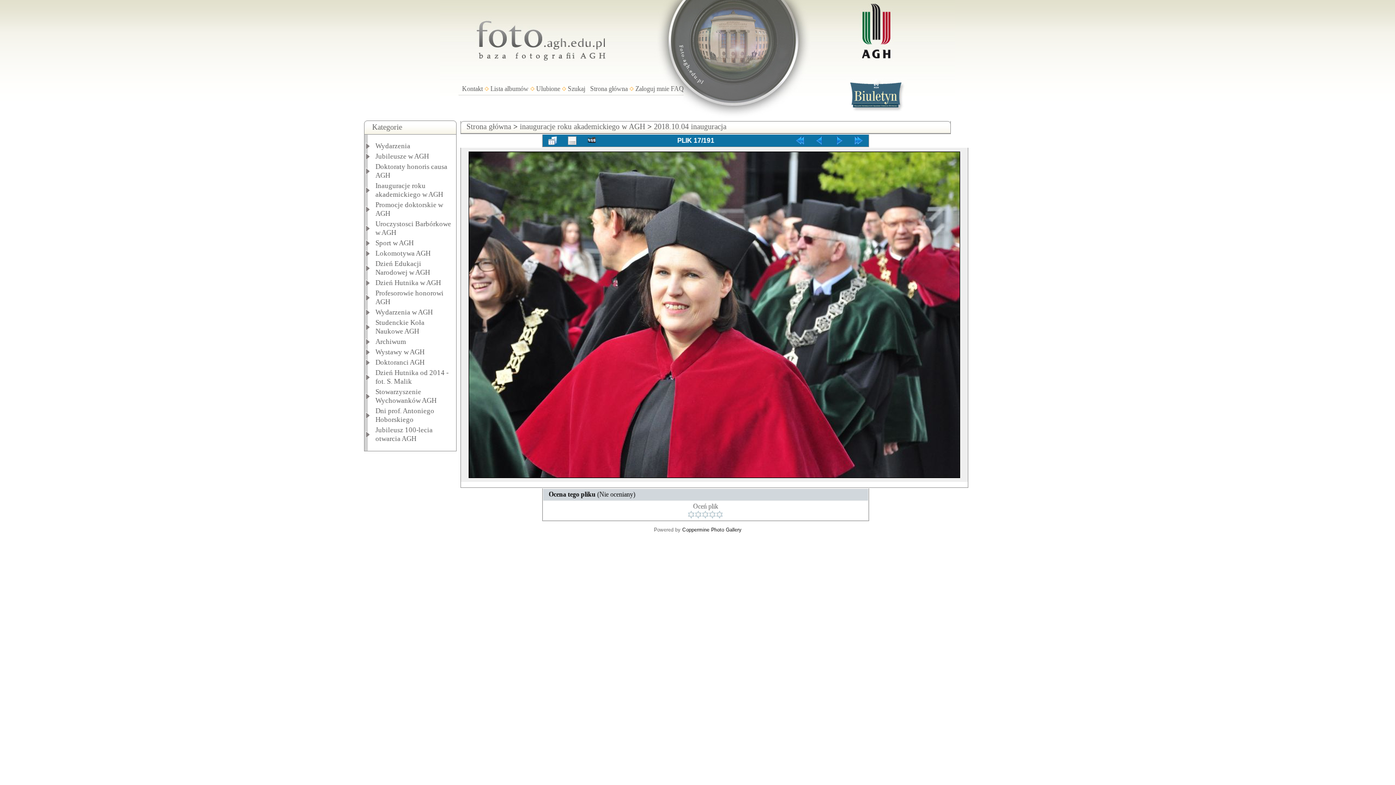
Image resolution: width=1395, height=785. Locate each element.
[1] (691, 514)
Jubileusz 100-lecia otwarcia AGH (404, 434)
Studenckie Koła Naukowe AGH (399, 326)
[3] (705, 514)
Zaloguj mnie (652, 89)
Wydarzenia (392, 146)
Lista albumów (509, 89)
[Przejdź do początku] (800, 141)
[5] (719, 514)
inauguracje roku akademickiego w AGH (582, 127)
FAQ (677, 89)
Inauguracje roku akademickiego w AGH (409, 190)
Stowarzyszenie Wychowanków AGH (405, 396)
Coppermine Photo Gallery (712, 530)
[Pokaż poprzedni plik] (819, 141)
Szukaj (576, 89)
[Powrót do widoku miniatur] (552, 141)
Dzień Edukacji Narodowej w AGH (402, 267)
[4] (712, 514)
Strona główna (609, 89)
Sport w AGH (394, 243)
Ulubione (548, 89)
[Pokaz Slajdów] (592, 141)
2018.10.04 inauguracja (690, 127)
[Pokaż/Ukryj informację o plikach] (572, 141)
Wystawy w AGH (399, 352)
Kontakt (472, 89)
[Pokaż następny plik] (839, 141)
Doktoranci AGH (399, 362)
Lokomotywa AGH (402, 253)
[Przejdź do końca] (859, 141)
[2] (698, 514)
